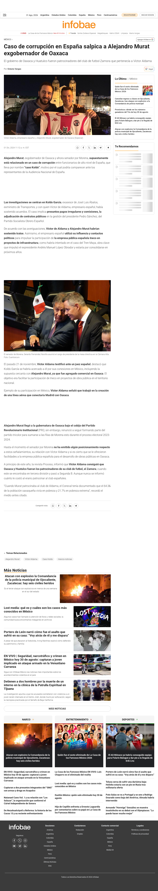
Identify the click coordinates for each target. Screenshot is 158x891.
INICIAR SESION (147, 15)
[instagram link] (25, 840)
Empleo (80, 834)
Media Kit (110, 850)
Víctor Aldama (31, 559)
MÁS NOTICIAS (57, 708)
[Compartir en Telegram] (100, 147)
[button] (4, 15)
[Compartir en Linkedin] (94, 147)
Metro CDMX (114, 33)
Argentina (44, 15)
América (50, 830)
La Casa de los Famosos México (46, 33)
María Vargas (134, 33)
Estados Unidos (58, 15)
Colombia (72, 15)
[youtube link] (14, 846)
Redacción (80, 830)
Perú (99, 15)
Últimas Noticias (50, 862)
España (82, 15)
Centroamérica (110, 15)
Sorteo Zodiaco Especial (86, 33)
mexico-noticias (65, 559)
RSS (49, 866)
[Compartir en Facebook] (83, 147)
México (91, 15)
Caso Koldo (48, 559)
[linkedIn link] (25, 846)
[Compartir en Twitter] (89, 147)
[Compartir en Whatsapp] (77, 147)
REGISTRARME (130, 15)
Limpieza (124, 33)
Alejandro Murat (12, 559)
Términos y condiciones (140, 830)
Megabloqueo (102, 33)
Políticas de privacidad (140, 834)
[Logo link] (79, 24)
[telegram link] (20, 846)
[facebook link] (14, 840)
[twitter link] (20, 840)
